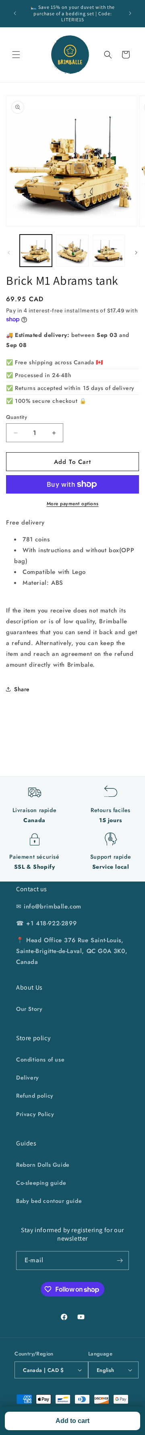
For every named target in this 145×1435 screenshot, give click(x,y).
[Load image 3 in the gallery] (109, 251)
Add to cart (72, 1420)
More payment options (73, 503)
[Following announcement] (130, 13)
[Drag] (136, 252)
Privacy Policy (35, 1114)
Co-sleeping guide (41, 1183)
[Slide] (9, 252)
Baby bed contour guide (49, 1201)
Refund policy (35, 1096)
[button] (16, 54)
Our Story (29, 1009)
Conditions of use (40, 1059)
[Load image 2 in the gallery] (72, 251)
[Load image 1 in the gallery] (36, 251)
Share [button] (22, 689)
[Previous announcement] (15, 13)
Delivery (27, 1078)
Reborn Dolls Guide (43, 1165)
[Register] (119, 1260)
